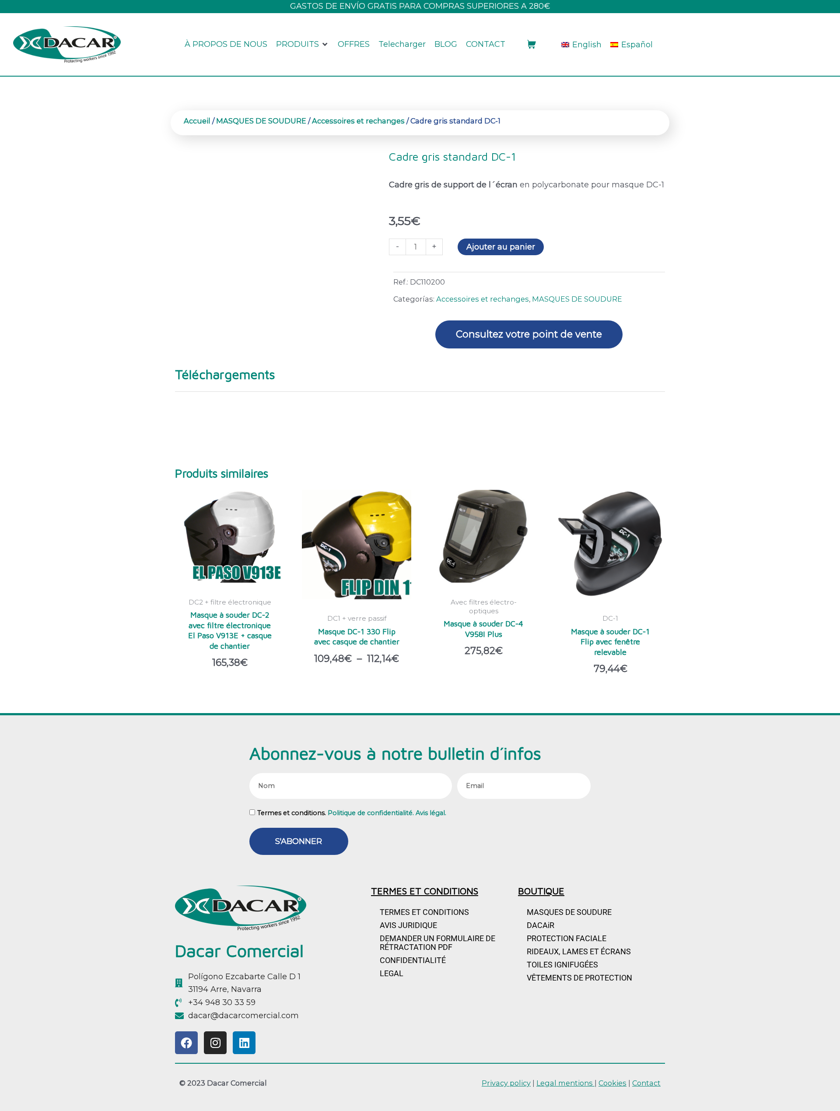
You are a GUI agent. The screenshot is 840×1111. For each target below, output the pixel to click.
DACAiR (540, 925)
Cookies (612, 1083)
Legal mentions (565, 1083)
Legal (391, 973)
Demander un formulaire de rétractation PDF (437, 943)
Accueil (197, 120)
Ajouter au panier (500, 247)
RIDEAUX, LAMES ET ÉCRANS (579, 951)
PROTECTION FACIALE (566, 938)
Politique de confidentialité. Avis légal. (387, 813)
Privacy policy (506, 1083)
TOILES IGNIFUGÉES (562, 964)
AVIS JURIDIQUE (408, 925)
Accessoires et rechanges (358, 120)
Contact (646, 1083)
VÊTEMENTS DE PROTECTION (579, 977)
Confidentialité (413, 960)
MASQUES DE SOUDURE (261, 120)
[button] (302, 44)
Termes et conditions (424, 912)
